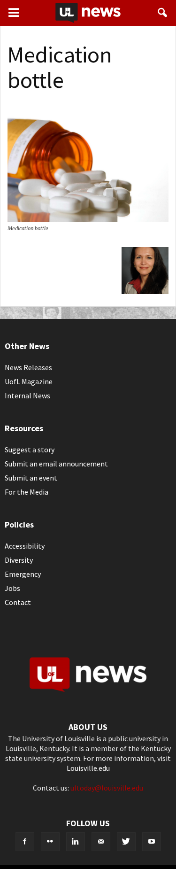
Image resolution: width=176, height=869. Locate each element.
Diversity (19, 560)
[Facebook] (24, 841)
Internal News (27, 395)
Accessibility (25, 546)
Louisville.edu (88, 768)
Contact (18, 602)
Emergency (23, 574)
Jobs (12, 588)
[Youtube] (151, 841)
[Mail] (101, 841)
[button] (163, 12)
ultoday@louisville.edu (106, 787)
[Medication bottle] (88, 219)
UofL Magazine (29, 381)
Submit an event (31, 477)
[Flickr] (50, 841)
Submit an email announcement (56, 463)
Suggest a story (29, 449)
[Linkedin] (75, 841)
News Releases (28, 367)
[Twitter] (126, 841)
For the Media (26, 492)
